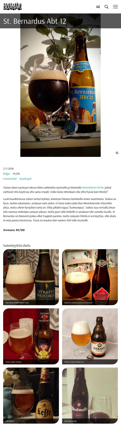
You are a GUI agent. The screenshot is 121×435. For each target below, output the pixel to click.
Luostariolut (10, 178)
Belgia (6, 173)
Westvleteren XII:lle (93, 187)
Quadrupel (25, 178)
